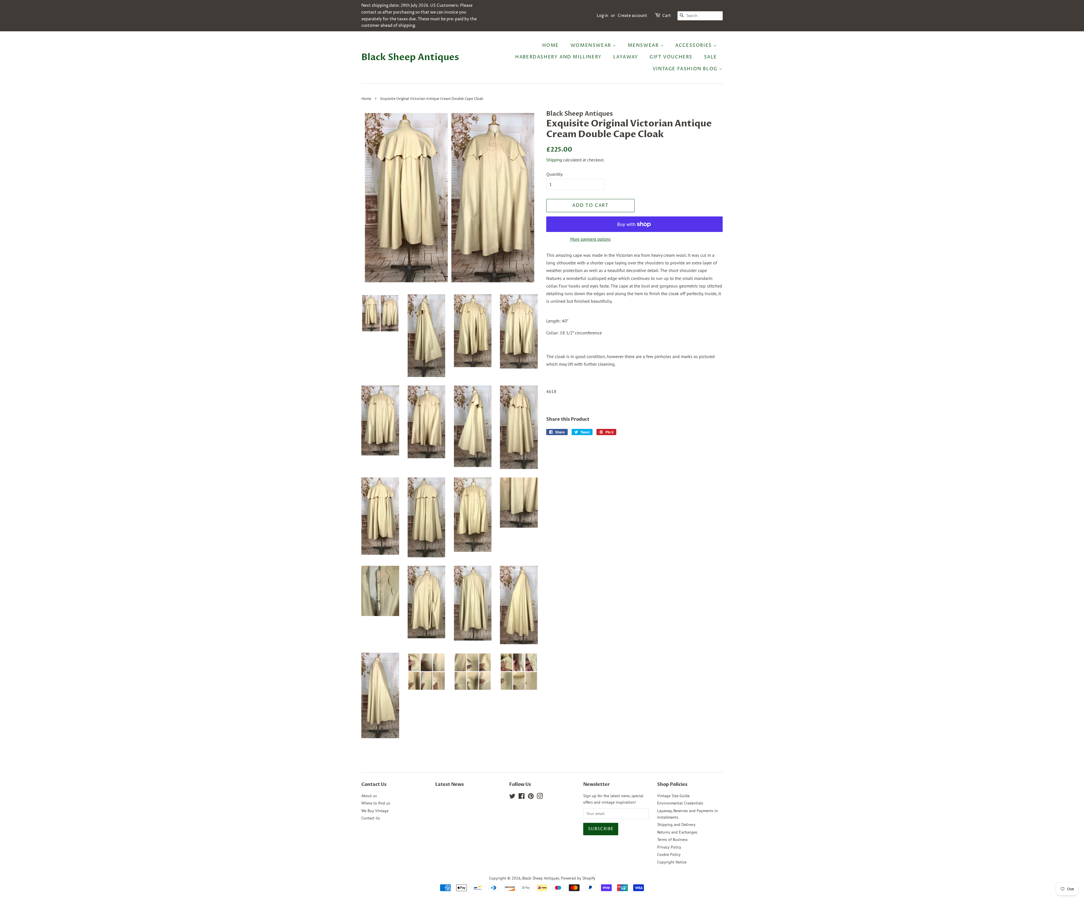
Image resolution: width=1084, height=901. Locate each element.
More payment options (590, 239)
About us (369, 795)
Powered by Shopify (578, 878)
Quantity (554, 174)
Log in (602, 15)
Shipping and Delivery (676, 824)
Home (550, 45)
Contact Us (370, 818)
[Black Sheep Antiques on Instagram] (540, 797)
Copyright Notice (672, 862)
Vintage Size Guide (673, 795)
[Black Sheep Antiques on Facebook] (521, 797)
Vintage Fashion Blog (686, 69)
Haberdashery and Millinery (558, 57)
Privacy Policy (669, 847)
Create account (632, 15)
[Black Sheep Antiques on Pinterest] (531, 797)
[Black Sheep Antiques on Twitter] (512, 797)
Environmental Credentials (680, 803)
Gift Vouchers (671, 57)
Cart (666, 15)
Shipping (554, 160)
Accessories (694, 45)
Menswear (644, 45)
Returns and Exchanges (677, 832)
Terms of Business (672, 839)
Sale (710, 57)
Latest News (449, 784)
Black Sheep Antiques (410, 57)
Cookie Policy (669, 854)
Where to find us (375, 803)
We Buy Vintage (374, 810)
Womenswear (592, 45)
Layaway (625, 57)
